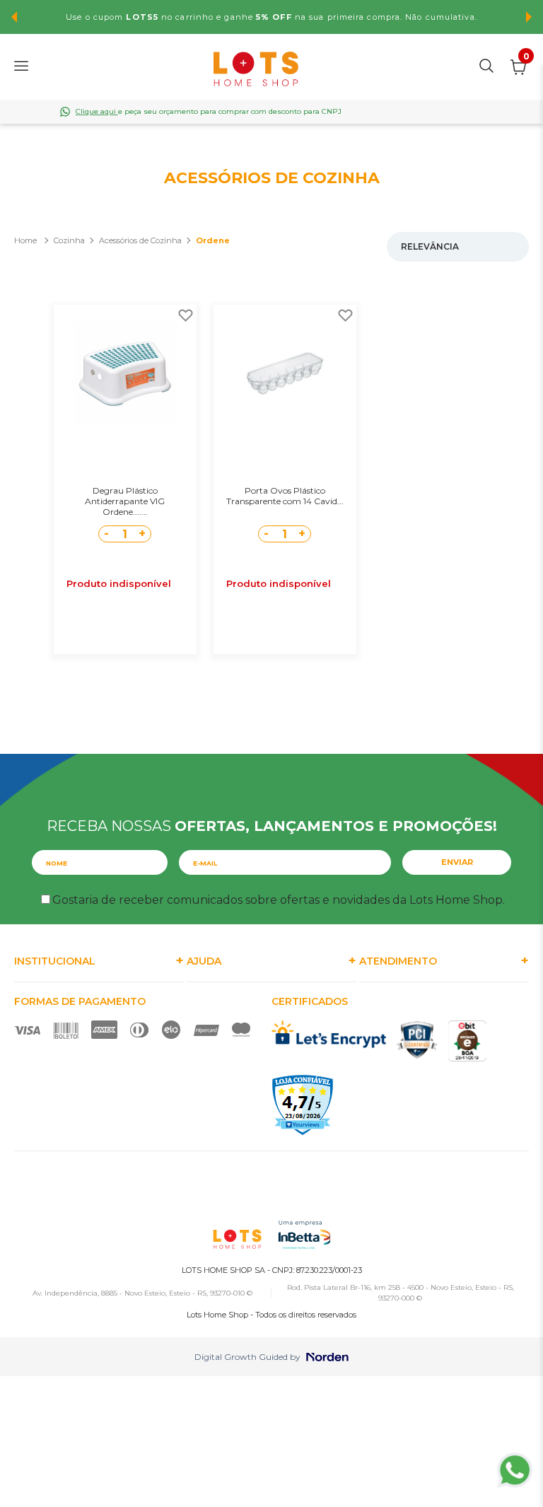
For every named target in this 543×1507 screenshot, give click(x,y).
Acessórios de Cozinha (140, 240)
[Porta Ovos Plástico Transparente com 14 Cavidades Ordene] (285, 372)
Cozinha (69, 240)
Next (529, 17)
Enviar (457, 862)
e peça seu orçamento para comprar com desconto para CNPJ (208, 111)
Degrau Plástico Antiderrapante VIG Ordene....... (125, 501)
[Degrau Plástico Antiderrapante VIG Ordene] (125, 372)
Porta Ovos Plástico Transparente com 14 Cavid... (285, 495)
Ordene (213, 240)
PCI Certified (417, 1039)
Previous (14, 17)
